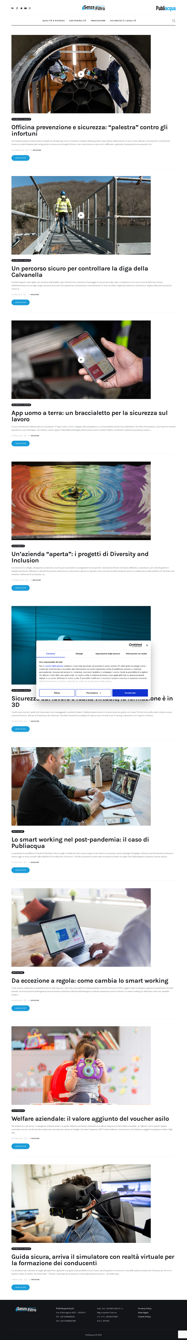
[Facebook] (17, 8)
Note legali (143, 1312)
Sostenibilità (18, 546)
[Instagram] (29, 8)
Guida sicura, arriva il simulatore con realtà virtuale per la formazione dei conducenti (92, 1260)
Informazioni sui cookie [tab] (136, 654)
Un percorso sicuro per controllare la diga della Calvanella (79, 272)
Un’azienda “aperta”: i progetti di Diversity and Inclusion (80, 557)
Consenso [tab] (50, 654)
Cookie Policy (144, 1316)
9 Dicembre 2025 (17, 150)
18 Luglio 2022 (16, 721)
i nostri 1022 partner (54, 666)
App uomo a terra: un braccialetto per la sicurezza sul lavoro (89, 416)
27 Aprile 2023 (16, 294)
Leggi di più (20, 158)
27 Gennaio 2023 (17, 580)
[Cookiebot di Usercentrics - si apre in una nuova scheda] (131, 645)
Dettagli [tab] (79, 654)
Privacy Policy (144, 1308)
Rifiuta (57, 693)
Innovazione (17, 831)
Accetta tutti (130, 693)
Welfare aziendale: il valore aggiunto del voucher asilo (90, 1118)
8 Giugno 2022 (17, 1138)
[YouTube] (25, 8)
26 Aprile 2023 (16, 436)
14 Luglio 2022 (16, 862)
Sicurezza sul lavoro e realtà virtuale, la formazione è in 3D (92, 701)
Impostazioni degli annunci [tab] (108, 654)
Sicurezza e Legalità (21, 119)
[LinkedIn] (12, 8)
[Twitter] (21, 8)
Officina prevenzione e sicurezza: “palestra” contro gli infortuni (89, 130)
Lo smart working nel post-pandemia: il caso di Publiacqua (80, 843)
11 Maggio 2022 (17, 1279)
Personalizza (92, 693)
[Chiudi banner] (147, 645)
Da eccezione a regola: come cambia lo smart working (89, 980)
